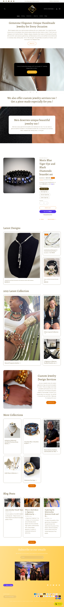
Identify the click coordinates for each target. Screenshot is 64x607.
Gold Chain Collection (11, 473)
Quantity (41, 200)
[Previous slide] (27, 92)
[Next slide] (33, 92)
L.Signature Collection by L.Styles (19, 601)
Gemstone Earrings (29, 480)
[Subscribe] (42, 557)
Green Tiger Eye (44, 197)
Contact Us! (51, 402)
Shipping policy (58, 601)
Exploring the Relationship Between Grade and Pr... (51, 513)
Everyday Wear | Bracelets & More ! (31, 442)
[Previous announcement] (21, 1)
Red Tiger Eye (44, 191)
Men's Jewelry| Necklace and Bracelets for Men (50, 450)
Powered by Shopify (29, 601)
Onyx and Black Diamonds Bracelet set (51, 280)
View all (32, 485)
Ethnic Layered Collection (51, 332)
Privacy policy (43, 601)
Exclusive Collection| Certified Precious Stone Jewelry (11, 442)
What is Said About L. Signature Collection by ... (31, 512)
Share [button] (42, 219)
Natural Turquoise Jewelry (12, 363)
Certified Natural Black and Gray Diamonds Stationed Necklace (50, 250)
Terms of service (50, 601)
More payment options (48, 214)
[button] (4, 8)
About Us (32, 43)
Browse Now (32, 73)
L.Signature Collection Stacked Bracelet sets (50, 362)
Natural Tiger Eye (45, 194)
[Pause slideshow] (36, 92)
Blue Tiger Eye (44, 188)
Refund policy (37, 601)
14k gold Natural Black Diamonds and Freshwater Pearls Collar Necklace (19, 280)
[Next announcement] (43, 1)
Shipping (41, 179)
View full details (51, 219)
